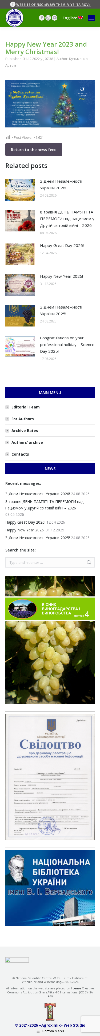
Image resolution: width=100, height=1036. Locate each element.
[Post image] (20, 190)
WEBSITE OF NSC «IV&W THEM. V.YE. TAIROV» (53, 4)
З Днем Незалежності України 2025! (61, 310)
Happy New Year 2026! (61, 276)
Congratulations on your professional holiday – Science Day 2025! (67, 344)
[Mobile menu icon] (91, 18)
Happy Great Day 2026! (62, 245)
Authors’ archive (27, 442)
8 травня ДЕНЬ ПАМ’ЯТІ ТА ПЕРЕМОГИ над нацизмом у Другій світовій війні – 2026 (67, 218)
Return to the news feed (34, 149)
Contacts (20, 454)
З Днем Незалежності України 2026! (61, 184)
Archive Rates (24, 430)
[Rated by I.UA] (17, 961)
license (76, 988)
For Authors (22, 418)
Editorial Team (25, 407)
